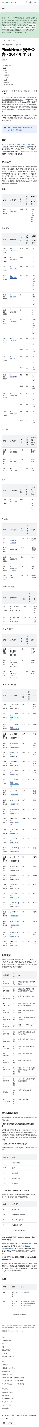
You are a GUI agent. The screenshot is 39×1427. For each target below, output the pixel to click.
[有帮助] (16, 44)
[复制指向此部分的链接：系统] (8, 479)
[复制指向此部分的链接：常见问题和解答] (20, 1113)
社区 (13, 1415)
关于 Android (6, 1415)
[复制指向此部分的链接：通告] (8, 140)
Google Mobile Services (9, 1402)
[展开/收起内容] (10, 65)
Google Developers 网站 (20, 128)
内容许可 (21, 1325)
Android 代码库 (6, 1340)
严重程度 (11, 171)
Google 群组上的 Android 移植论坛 (13, 1384)
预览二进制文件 (6, 1350)
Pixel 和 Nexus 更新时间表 (24, 1137)
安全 (14, 41)
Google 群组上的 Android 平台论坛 (13, 1377)
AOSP (3, 41)
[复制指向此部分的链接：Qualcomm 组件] (18, 684)
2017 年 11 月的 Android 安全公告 (17, 144)
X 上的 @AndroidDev (8, 1368)
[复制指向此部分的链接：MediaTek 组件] (17, 587)
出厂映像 (4, 1353)
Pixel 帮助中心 (6, 1395)
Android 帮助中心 (7, 1392)
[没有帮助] (19, 44)
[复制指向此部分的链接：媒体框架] (12, 228)
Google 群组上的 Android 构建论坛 (13, 1381)
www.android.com (8, 1399)
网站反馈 (5, 1418)
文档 (3, 9)
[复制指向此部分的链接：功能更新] (13, 955)
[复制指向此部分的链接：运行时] (10, 430)
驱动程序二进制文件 (8, 1356)
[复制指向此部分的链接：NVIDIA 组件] (15, 629)
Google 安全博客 (7, 1374)
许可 (25, 1415)
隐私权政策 (32, 1415)
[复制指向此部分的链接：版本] (8, 1279)
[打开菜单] (3, 2)
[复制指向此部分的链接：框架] (8, 189)
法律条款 (19, 1415)
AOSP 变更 (22, 32)
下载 (3, 1347)
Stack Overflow (6, 1405)
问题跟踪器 (5, 1408)
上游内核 (13, 543)
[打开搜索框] (26, 2)
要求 (3, 1344)
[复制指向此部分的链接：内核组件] (12, 519)
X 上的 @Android (7, 1365)
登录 (35, 2)
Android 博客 (6, 1371)
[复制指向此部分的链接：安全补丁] (13, 162)
